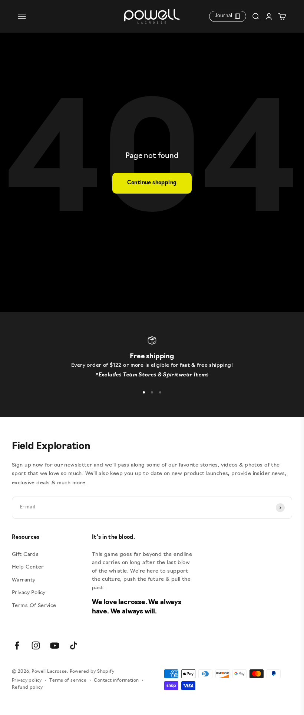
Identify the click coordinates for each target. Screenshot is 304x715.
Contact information (116, 680)
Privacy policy (27, 680)
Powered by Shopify (92, 671)
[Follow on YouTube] (55, 645)
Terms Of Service (34, 606)
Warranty (23, 580)
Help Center (28, 567)
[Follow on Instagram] (36, 645)
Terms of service (67, 680)
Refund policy (27, 687)
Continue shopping (151, 183)
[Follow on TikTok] (74, 645)
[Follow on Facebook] (17, 645)
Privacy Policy (29, 593)
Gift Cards (25, 554)
